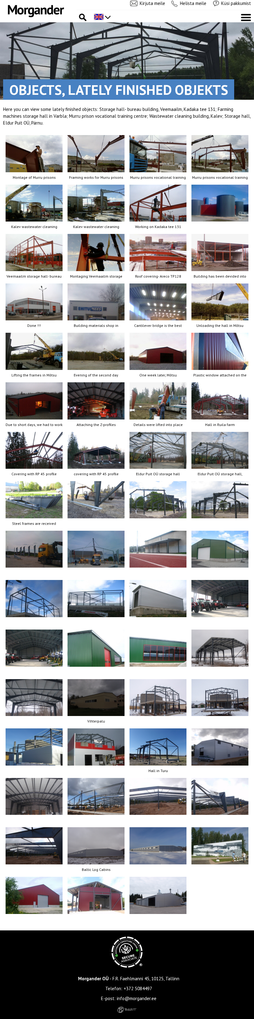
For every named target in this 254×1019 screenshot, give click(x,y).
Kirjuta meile (152, 3)
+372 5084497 (138, 988)
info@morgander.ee (136, 998)
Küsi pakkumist (236, 3)
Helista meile (193, 3)
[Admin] (2, 3)
